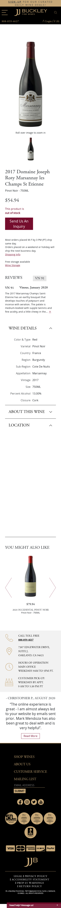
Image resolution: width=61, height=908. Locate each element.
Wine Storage (12, 265)
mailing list (25, 779)
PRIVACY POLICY (36, 876)
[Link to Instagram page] (27, 802)
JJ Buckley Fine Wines (15, 891)
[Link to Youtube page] (41, 802)
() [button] (57, 21)
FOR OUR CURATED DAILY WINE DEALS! (30, 3)
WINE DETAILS (23, 328)
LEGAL (18, 876)
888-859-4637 (26, 640)
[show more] (50, 311)
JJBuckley (30, 12)
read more (30, 736)
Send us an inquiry (19, 224)
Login (48, 21)
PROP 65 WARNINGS (30, 883)
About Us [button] (22, 764)
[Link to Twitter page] (34, 802)
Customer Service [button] (30, 772)
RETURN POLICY (30, 886)
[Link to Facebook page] (20, 802)
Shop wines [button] (24, 757)
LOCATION (19, 425)
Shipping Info (12, 254)
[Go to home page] (30, 861)
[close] (56, 12)
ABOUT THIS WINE (27, 411)
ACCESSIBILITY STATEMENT (30, 879)
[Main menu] (5, 12)
